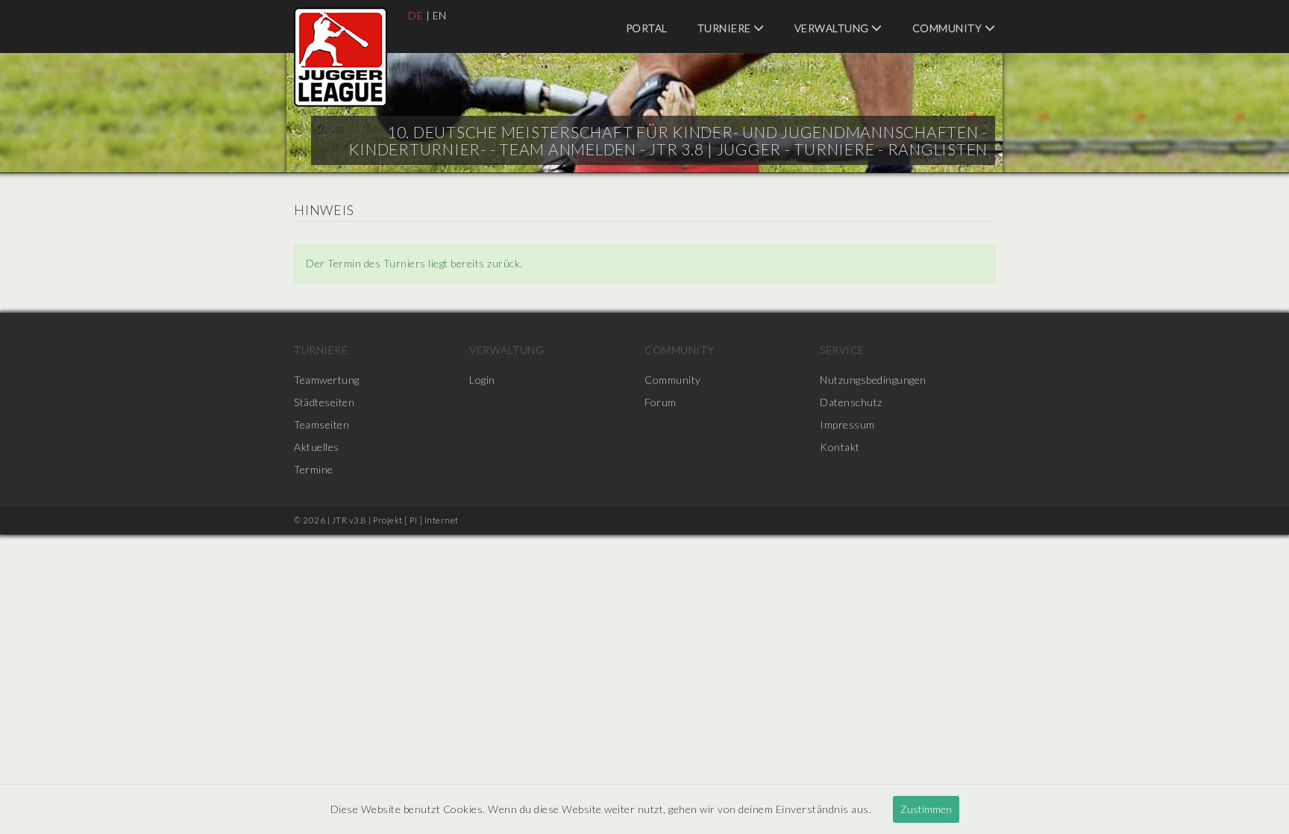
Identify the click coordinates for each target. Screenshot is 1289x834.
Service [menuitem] (842, 349)
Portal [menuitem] (647, 28)
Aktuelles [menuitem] (316, 447)
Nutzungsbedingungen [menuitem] (873, 379)
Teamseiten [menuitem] (321, 424)
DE (415, 15)
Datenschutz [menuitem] (851, 402)
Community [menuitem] (948, 28)
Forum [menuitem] (660, 402)
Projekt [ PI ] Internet (416, 520)
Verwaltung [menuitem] (833, 28)
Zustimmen (926, 809)
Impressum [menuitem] (847, 424)
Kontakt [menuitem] (840, 447)
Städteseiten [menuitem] (324, 402)
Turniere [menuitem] (725, 28)
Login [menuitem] (482, 379)
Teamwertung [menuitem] (327, 379)
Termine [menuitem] (313, 469)
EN (440, 15)
